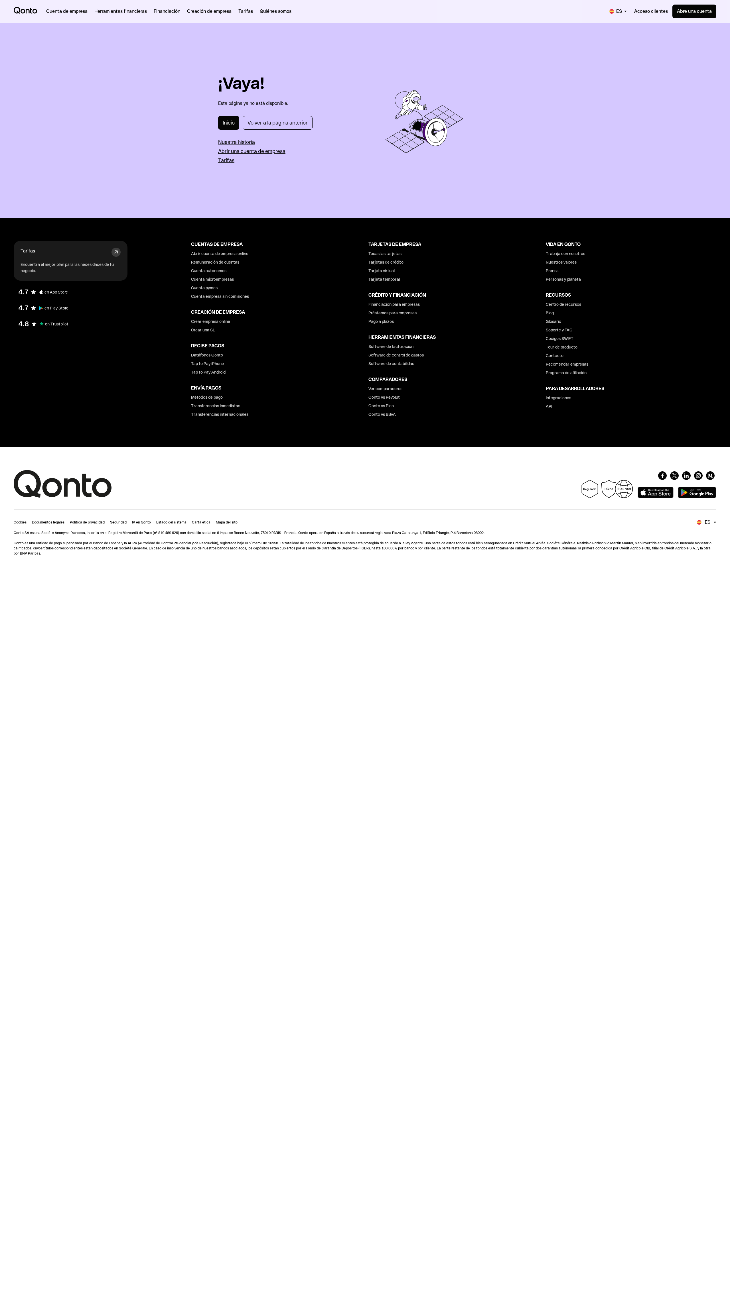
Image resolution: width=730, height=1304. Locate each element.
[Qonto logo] (25, 10)
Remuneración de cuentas (215, 262)
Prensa (552, 270)
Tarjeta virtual (381, 270)
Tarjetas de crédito (385, 262)
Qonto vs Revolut (384, 397)
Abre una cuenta (694, 11)
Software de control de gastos (396, 355)
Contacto (554, 355)
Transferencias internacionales (219, 414)
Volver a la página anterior (278, 123)
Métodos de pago (207, 397)
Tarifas (226, 160)
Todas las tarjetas (385, 253)
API (549, 406)
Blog (550, 313)
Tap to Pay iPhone (207, 363)
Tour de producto (561, 347)
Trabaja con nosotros (565, 253)
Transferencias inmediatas (215, 406)
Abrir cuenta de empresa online (219, 253)
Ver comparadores (385, 388)
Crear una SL (203, 330)
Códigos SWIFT (559, 338)
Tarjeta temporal (384, 279)
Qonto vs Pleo (381, 406)
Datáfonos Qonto (207, 355)
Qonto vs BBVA (382, 414)
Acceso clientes (651, 11)
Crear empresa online (210, 321)
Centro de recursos (563, 304)
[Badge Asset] (662, 475)
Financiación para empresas (394, 304)
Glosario (553, 321)
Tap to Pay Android (208, 372)
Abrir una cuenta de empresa (251, 151)
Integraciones (558, 398)
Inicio (229, 123)
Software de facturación (390, 346)
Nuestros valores (561, 262)
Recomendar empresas (567, 364)
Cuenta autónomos (208, 270)
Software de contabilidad (391, 363)
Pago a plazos (381, 321)
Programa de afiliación (566, 372)
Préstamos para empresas (392, 313)
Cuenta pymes (204, 288)
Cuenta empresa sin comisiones (220, 296)
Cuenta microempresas (212, 279)
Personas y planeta (563, 279)
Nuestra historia (236, 142)
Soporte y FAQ (559, 330)
